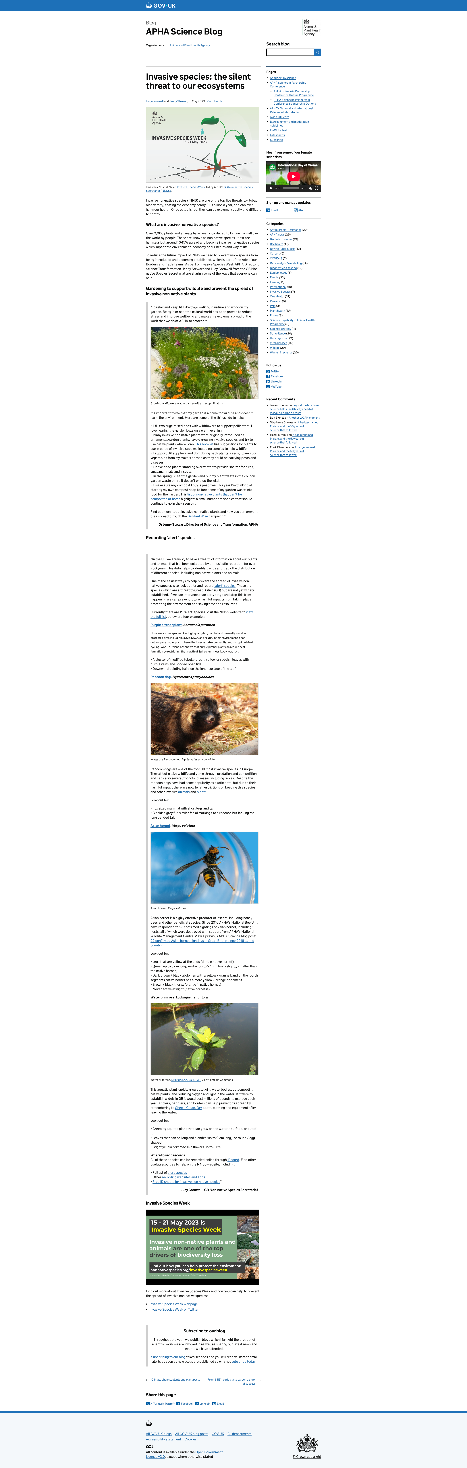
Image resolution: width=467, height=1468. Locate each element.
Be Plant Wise (198, 516)
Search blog (278, 44)
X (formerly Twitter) (162, 1403)
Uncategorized (279, 338)
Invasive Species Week (191, 187)
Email (220, 1403)
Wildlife (274, 347)
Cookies (191, 1439)
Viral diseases (278, 343)
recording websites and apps (183, 1177)
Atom (301, 210)
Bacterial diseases (281, 239)
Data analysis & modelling (286, 263)
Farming (275, 282)
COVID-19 (276, 258)
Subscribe (276, 139)
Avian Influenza (279, 117)
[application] (293, 176)
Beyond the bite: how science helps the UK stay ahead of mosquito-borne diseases (294, 409)
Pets (272, 306)
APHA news (277, 234)
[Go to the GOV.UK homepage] (160, 5)
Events (274, 277)
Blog (151, 23)
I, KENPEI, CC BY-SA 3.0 (186, 1080)
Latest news (277, 135)
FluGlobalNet (278, 130)
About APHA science (283, 78)
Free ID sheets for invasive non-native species (186, 1182)
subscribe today (243, 1361)
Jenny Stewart (178, 101)
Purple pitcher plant (166, 625)
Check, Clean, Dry (188, 1108)
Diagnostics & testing (283, 268)
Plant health (214, 101)
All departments (239, 1434)
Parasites (275, 301)
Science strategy (280, 328)
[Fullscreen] (316, 188)
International (278, 287)
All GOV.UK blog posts (191, 1434)
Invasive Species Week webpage (174, 1304)
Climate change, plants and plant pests (175, 1379)
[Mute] (310, 188)
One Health (277, 296)
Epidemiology (278, 272)
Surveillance (278, 333)
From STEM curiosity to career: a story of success (231, 1381)
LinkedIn (205, 1403)
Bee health (276, 244)
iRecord (233, 1160)
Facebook (187, 1403)
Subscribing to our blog (168, 1357)
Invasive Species (280, 291)
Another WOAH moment (304, 417)
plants (201, 792)
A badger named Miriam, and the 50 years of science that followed (294, 426)
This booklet (204, 444)
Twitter (275, 371)
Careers (275, 253)
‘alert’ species (225, 585)
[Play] (271, 188)
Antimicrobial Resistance (285, 229)
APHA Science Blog (184, 31)
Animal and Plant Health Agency (190, 45)
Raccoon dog (160, 677)
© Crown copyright (307, 1456)
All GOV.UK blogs (159, 1434)
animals (183, 792)
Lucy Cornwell (155, 101)
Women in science (281, 352)
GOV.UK (218, 1434)
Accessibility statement (163, 1439)
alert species (177, 1172)
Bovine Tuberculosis (282, 248)
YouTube (276, 386)
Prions (274, 315)
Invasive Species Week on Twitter (174, 1309)
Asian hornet (160, 826)
